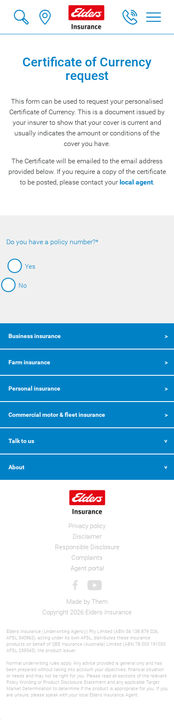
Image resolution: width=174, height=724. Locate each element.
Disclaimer (87, 536)
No (23, 285)
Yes (30, 266)
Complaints (87, 558)
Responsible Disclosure (87, 547)
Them (100, 602)
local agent (136, 182)
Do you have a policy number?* (52, 242)
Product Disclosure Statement (74, 682)
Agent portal (87, 568)
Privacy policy (87, 526)
